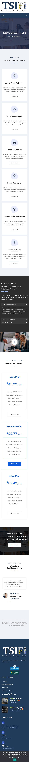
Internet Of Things (7, 322)
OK (15, 759)
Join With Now (14, 545)
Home (9, 36)
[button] (14, 304)
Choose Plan (14, 414)
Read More (14, 96)
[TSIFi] (14, 6)
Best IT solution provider (8, 304)
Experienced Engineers (8, 319)
